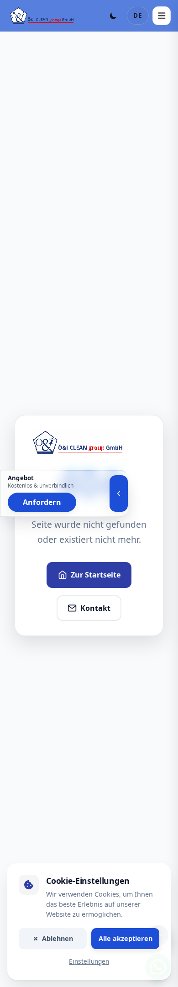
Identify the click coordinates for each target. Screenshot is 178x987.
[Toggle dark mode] (113, 15)
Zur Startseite (95, 575)
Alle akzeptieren (125, 938)
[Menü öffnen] (161, 15)
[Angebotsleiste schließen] (119, 493)
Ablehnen (57, 938)
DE (137, 15)
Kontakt (95, 608)
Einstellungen (89, 961)
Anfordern (42, 503)
